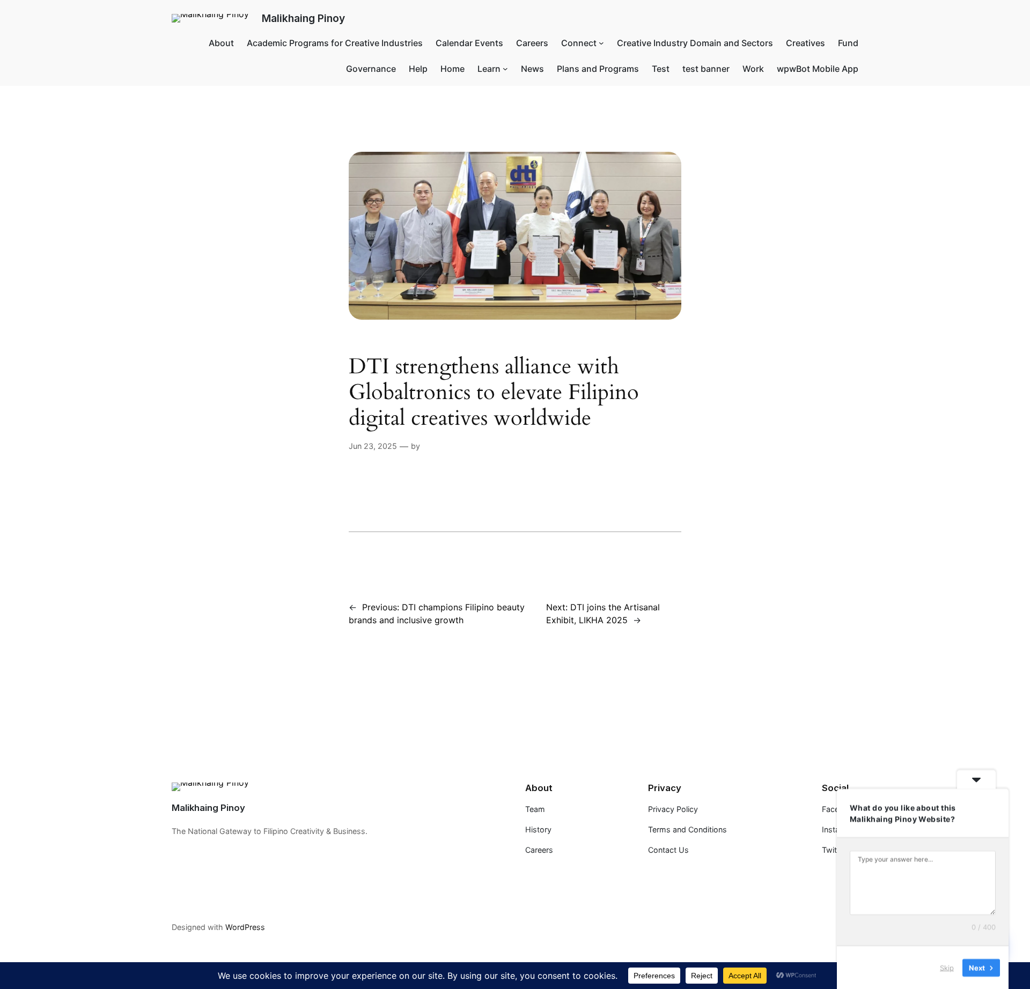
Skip (947, 967)
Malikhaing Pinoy (303, 18)
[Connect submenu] (601, 43)
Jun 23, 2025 (373, 446)
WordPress (245, 927)
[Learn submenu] (505, 68)
